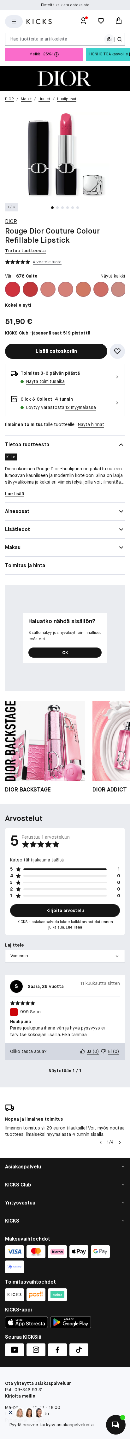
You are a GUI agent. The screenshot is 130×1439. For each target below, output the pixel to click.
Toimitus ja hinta (25, 565)
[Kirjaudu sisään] (83, 21)
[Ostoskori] (118, 21)
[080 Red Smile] (30, 289)
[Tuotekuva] (65, 78)
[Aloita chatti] (116, 1425)
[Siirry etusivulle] (39, 21)
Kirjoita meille (20, 1396)
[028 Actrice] (12, 289)
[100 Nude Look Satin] (65, 289)
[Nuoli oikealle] (120, 1142)
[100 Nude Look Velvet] (48, 289)
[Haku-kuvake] (120, 39)
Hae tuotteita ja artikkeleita (38, 39)
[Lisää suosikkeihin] (117, 351)
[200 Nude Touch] (83, 289)
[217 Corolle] (101, 289)
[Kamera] (109, 39)
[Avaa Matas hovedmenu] (14, 21)
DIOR (11, 221)
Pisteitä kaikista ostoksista (65, 5)
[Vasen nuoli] (100, 1142)
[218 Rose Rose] (118, 289)
